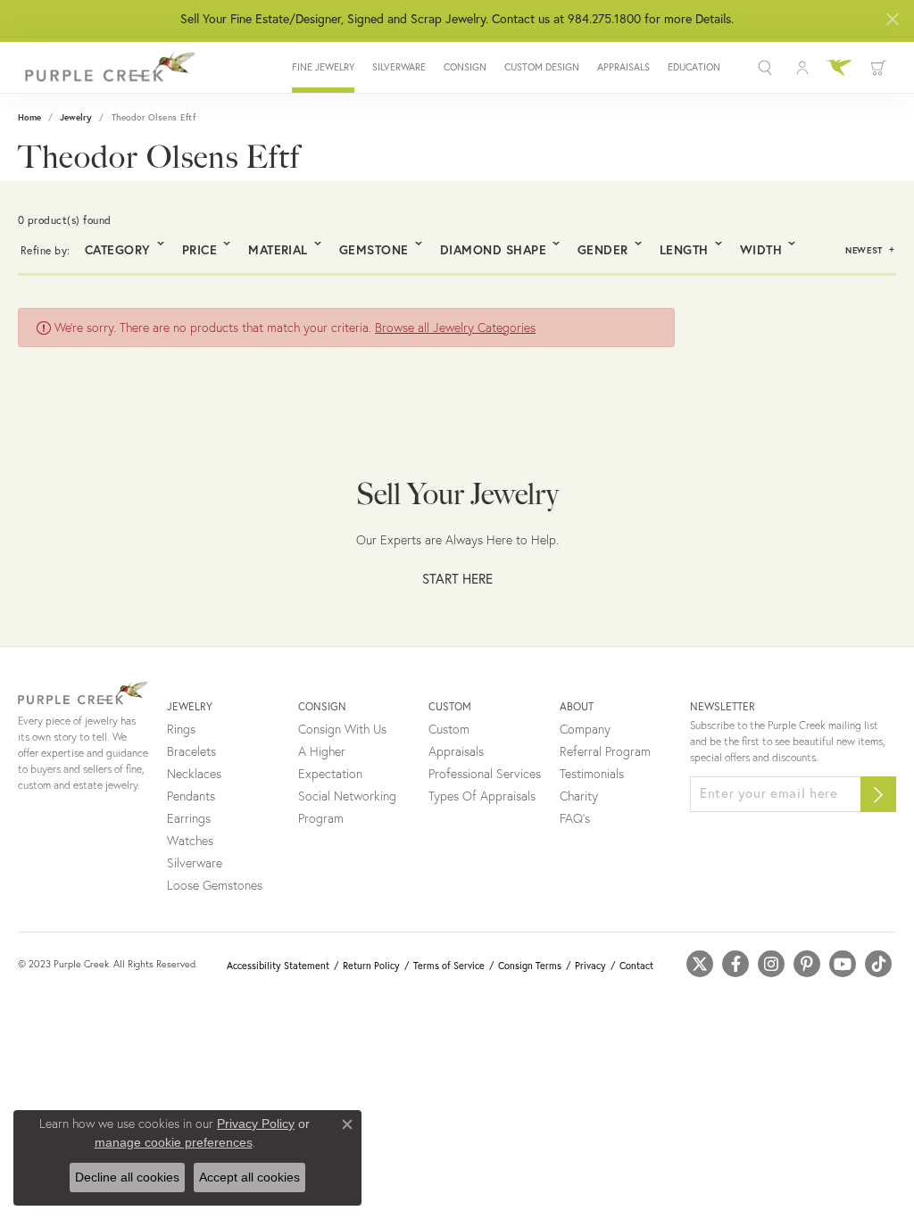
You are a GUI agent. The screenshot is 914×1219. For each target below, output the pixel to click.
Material (278, 250)
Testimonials (592, 774)
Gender (602, 250)
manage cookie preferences (174, 1142)
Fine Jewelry (323, 67)
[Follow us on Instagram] (771, 963)
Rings (181, 729)
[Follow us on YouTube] (842, 963)
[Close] (892, 19)
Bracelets (191, 751)
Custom (448, 729)
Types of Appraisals (482, 796)
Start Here (457, 578)
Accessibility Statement (278, 965)
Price (199, 250)
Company (585, 729)
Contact (636, 965)
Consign (465, 67)
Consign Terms (529, 965)
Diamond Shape (493, 250)
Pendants (191, 796)
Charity (579, 796)
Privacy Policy (256, 1123)
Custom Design (541, 67)
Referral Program (605, 751)
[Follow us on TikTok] (878, 963)
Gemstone (374, 250)
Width (761, 250)
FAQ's (575, 818)
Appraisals (623, 67)
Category (118, 250)
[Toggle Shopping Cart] (878, 68)
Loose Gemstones (214, 885)
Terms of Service (449, 965)
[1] (878, 794)
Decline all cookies (127, 1177)
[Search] (767, 68)
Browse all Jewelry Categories (455, 327)
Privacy (590, 965)
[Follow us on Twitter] (699, 963)
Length (684, 250)
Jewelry (76, 117)
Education (694, 67)
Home (29, 117)
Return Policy (371, 965)
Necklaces (194, 774)
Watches (190, 841)
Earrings (189, 818)
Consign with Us (342, 729)
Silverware (399, 67)
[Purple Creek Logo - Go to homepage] (107, 67)
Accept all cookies (249, 1177)
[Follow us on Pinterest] (807, 963)
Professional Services (484, 774)
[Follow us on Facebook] (735, 963)
